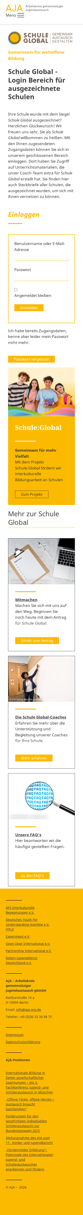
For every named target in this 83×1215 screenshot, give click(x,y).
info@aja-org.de (28, 1009)
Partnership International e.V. (29, 951)
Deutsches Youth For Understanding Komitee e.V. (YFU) (27, 924)
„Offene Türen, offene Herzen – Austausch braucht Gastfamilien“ (30, 1104)
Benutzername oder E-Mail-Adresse (39, 246)
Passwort (22, 269)
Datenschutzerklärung (23, 1042)
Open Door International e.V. (28, 943)
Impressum (15, 1035)
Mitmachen (26, 599)
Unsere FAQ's (28, 834)
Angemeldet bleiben (32, 295)
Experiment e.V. (18, 936)
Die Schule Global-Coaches (40, 717)
